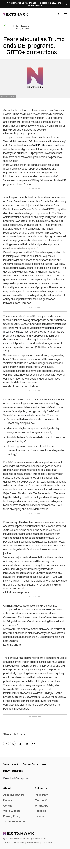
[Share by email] (26, 743)
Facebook (41, 810)
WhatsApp (41, 805)
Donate (8, 800)
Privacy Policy (12, 816)
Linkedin (40, 816)
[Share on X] (13, 743)
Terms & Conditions (15, 821)
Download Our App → (15, 778)
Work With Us (11, 810)
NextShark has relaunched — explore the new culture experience (35, 4)
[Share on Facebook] (6, 743)
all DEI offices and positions (48, 145)
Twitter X (41, 800)
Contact (8, 805)
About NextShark (14, 794)
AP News (46, 609)
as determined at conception (30, 415)
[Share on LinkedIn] (19, 743)
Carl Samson (22, 26)
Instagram (41, 794)
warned (50, 176)
